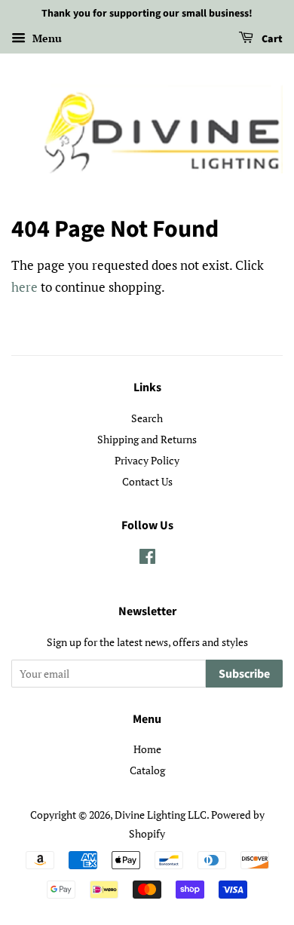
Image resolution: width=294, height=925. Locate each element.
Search (147, 418)
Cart (271, 39)
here (24, 287)
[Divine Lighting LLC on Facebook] (147, 559)
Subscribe (244, 674)
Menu (45, 38)
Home (147, 749)
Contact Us (147, 481)
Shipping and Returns (147, 439)
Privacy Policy (147, 460)
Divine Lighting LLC (161, 814)
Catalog (147, 770)
